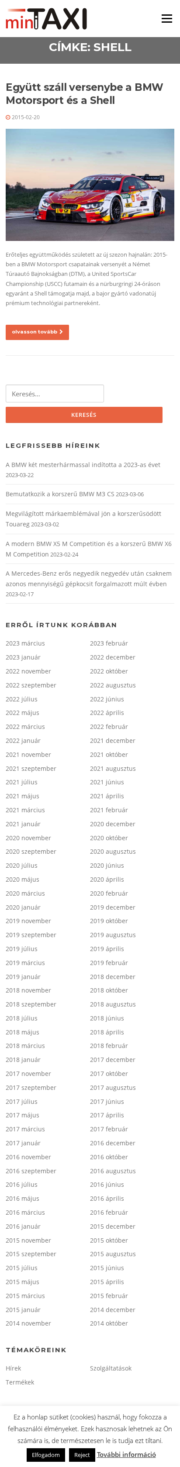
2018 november (28, 990)
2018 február (109, 1045)
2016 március (25, 1212)
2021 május (22, 796)
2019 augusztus (113, 935)
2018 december (112, 976)
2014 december (112, 1310)
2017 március (25, 1129)
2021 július (22, 782)
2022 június (107, 699)
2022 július (22, 699)
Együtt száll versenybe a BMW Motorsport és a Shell (84, 94)
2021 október (109, 754)
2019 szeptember (31, 935)
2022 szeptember (31, 685)
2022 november (28, 671)
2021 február (109, 810)
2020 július (22, 865)
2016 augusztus (113, 1171)
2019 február (109, 963)
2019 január (23, 976)
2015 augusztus (113, 1254)
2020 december (112, 824)
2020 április (107, 879)
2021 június (107, 782)
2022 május (22, 712)
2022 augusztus (113, 685)
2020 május (22, 879)
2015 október (109, 1240)
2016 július (22, 1184)
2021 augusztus (113, 768)
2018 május (22, 1032)
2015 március (25, 1296)
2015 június (107, 1268)
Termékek (20, 1382)
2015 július (22, 1268)
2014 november (28, 1323)
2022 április (107, 712)
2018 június (107, 1018)
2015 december (112, 1226)
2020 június (107, 865)
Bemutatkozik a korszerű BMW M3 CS (60, 494)
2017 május (22, 1115)
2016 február (109, 1212)
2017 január (23, 1143)
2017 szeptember (31, 1087)
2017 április (107, 1115)
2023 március (25, 643)
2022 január (23, 740)
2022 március (25, 726)
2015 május (22, 1282)
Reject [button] (82, 1455)
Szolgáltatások (111, 1368)
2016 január (23, 1226)
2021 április (107, 796)
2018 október (109, 990)
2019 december (112, 907)
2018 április (107, 1032)
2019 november (28, 921)
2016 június (107, 1184)
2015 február (109, 1296)
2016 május (22, 1198)
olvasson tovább (34, 332)
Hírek (13, 1368)
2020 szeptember (31, 851)
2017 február (109, 1129)
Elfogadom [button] (46, 1455)
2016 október (109, 1157)
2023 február (109, 643)
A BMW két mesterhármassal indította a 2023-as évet (83, 464)
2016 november (28, 1157)
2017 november (28, 1073)
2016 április (107, 1198)
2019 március (25, 963)
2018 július (22, 1018)
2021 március (25, 810)
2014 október (109, 1323)
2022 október (109, 671)
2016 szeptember (31, 1171)
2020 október (109, 838)
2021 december (112, 740)
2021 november (28, 754)
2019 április (107, 949)
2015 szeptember (31, 1254)
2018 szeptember (31, 1004)
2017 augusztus (113, 1087)
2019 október (109, 921)
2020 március (25, 893)
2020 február (109, 893)
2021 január (23, 824)
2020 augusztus (113, 851)
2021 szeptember (31, 768)
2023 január (23, 657)
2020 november (28, 838)
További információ (126, 1454)
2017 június (107, 1101)
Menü (166, 18)
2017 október (109, 1073)
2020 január (23, 907)
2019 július (22, 949)
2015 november (28, 1240)
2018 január (23, 1059)
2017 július (22, 1101)
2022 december (112, 657)
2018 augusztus (113, 1004)
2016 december (112, 1143)
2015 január (23, 1310)
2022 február (109, 726)
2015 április (107, 1282)
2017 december (112, 1059)
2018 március (25, 1045)
